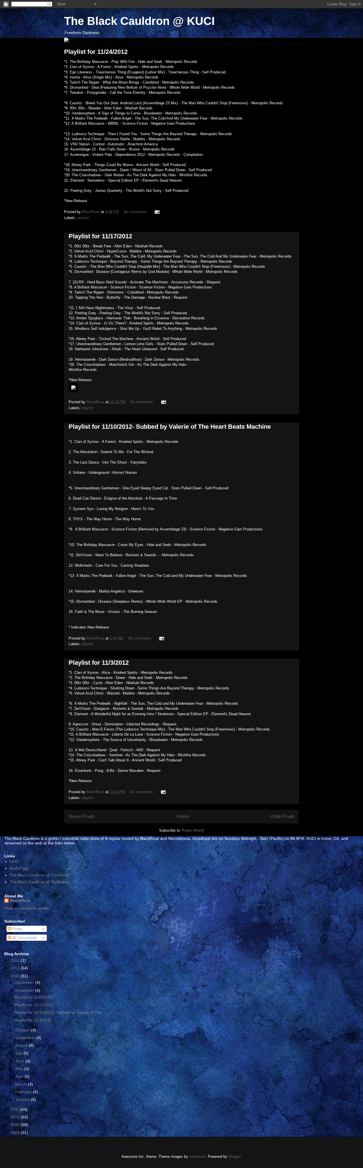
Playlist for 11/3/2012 (99, 662)
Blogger (234, 1156)
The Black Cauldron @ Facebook (39, 875)
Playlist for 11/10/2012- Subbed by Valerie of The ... (60, 1012)
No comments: (136, 212)
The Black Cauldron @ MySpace (38, 882)
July (19, 1053)
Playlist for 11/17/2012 (100, 236)
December (25, 982)
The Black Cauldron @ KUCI (139, 21)
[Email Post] (157, 212)
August (22, 1045)
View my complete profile (26, 908)
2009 (15, 1124)
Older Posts (282, 816)
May (19, 1068)
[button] (181, 388)
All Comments (24, 937)
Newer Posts (81, 816)
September (25, 1037)
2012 (15, 976)
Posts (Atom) (193, 830)
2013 (15, 968)
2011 (15, 1109)
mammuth (197, 1156)
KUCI (14, 861)
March (21, 1084)
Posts (16, 929)
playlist (83, 218)
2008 (15, 1132)
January (23, 1099)
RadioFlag (18, 868)
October (23, 1030)
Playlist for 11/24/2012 (96, 51)
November (25, 990)
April (19, 1076)
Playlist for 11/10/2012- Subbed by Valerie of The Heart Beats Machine (170, 426)
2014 (15, 960)
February (24, 1092)
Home (183, 816)
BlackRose (20, 900)
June (20, 1061)
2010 (15, 1117)
